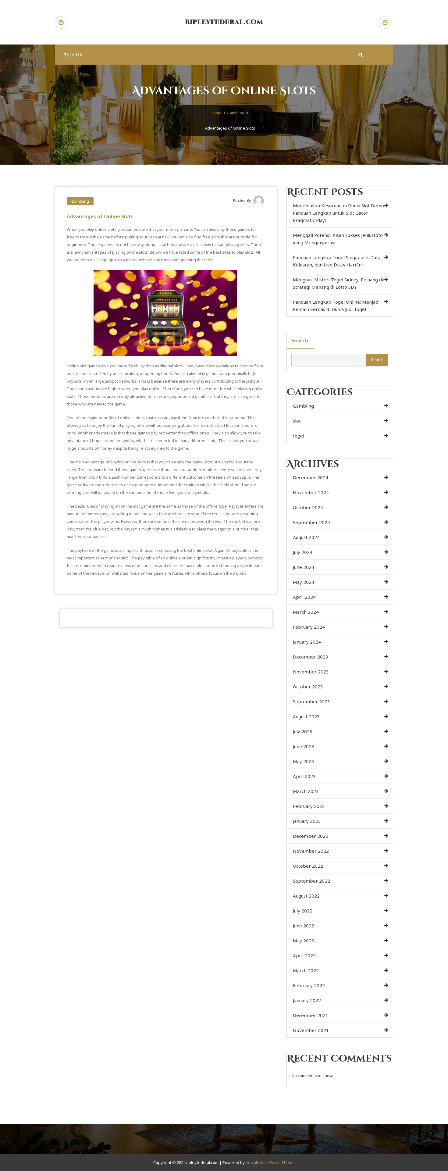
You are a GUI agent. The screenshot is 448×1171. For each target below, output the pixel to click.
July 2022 (302, 911)
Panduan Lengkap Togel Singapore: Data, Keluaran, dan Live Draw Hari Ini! (337, 261)
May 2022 (303, 940)
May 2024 (303, 582)
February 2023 (309, 806)
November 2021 (311, 1030)
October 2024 (308, 507)
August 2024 (306, 537)
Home (216, 113)
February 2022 (309, 985)
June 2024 (303, 567)
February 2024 (309, 627)
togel (298, 436)
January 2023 (307, 821)
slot (297, 421)
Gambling (235, 113)
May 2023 (303, 761)
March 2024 (306, 612)
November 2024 (311, 492)
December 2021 (310, 1015)
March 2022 (306, 970)
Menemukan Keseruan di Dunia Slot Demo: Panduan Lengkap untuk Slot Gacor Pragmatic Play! (339, 212)
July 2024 (302, 552)
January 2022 (307, 1000)
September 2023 (311, 701)
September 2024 (311, 522)
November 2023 (311, 672)
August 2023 (306, 716)
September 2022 (311, 881)
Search (299, 340)
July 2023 (302, 731)
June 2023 (303, 746)
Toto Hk (73, 55)
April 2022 (304, 955)
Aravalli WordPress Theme (270, 1162)
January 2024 (307, 642)
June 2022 (303, 926)
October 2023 (308, 687)
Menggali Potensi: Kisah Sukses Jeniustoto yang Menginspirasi (338, 238)
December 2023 (310, 657)
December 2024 (310, 477)
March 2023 (306, 791)
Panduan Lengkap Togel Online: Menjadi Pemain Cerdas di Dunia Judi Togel (336, 305)
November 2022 (311, 851)
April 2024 (304, 597)
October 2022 (308, 866)
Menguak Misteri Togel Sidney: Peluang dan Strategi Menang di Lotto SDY (340, 283)
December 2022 (310, 836)
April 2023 (304, 776)
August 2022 (306, 896)
